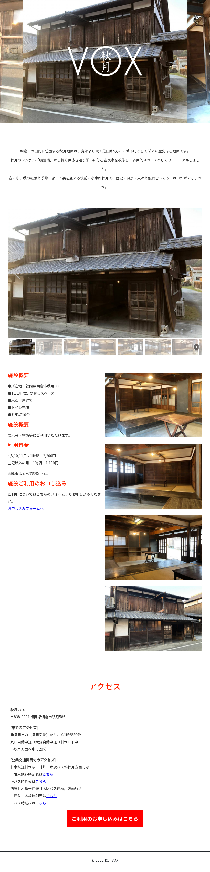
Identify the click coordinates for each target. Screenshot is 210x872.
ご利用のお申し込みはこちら (105, 818)
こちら (48, 774)
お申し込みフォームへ (26, 508)
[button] (17, 273)
